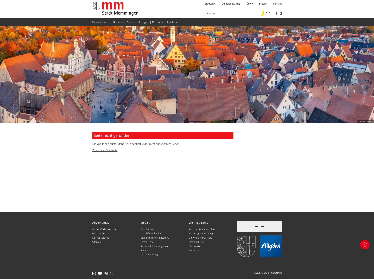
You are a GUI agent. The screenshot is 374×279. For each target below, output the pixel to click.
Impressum (276, 272)
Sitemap (96, 242)
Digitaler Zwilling (231, 3)
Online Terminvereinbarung (155, 237)
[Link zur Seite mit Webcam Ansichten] (279, 13)
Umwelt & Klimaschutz (200, 237)
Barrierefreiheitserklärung (105, 229)
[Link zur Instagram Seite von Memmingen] (94, 273)
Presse (263, 3)
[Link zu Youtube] (100, 273)
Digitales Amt (147, 229)
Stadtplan (210, 3)
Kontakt (277, 3)
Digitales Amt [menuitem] (100, 22)
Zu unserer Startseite (104, 150)
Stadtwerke (195, 246)
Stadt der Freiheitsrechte (202, 229)
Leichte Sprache (100, 237)
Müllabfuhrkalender (151, 233)
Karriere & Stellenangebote (155, 246)
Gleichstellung (99, 233)
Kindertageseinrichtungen (202, 233)
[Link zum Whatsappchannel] (111, 273)
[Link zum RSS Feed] (106, 273)
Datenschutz (260, 272)
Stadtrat (145, 250)
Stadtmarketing (197, 242)
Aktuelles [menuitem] (118, 22)
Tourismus (194, 250)
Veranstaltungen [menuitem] (138, 22)
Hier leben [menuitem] (173, 22)
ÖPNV (249, 3)
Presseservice (148, 242)
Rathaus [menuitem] (157, 22)
